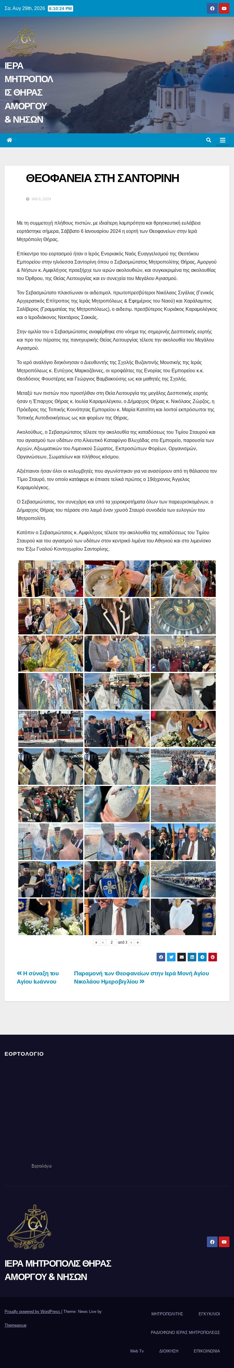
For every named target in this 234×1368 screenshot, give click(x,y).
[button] (208, 140)
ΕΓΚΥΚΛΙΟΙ (209, 1314)
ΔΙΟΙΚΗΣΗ (168, 1351)
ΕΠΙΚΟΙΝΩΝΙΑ (207, 1351)
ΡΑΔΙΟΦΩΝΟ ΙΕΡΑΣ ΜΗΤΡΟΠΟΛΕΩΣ (185, 1332)
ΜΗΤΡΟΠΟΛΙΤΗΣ (167, 1314)
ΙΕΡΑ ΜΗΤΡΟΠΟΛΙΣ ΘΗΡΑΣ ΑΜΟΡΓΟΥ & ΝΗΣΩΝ (29, 92)
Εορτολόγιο (41, 1165)
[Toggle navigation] (222, 140)
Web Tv (137, 1351)
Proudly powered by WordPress (33, 1311)
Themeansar (15, 1325)
